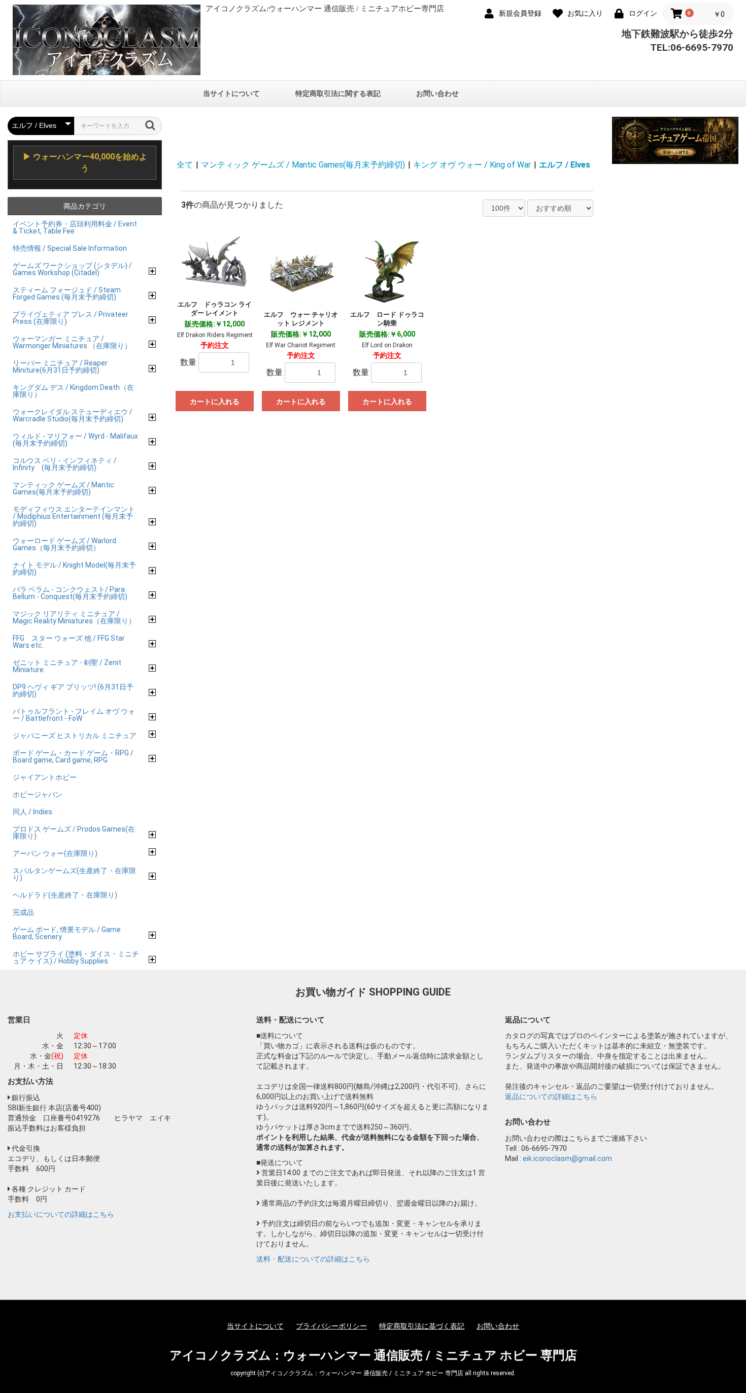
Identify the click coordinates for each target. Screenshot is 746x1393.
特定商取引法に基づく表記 (421, 1326)
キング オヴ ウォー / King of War (472, 165)
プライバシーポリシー (331, 1326)
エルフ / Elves (564, 165)
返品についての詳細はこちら (551, 1096)
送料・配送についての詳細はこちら (313, 1259)
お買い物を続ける (342, 706)
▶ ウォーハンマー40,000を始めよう (85, 162)
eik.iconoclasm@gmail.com (567, 1158)
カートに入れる (215, 401)
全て (185, 165)
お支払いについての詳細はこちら (61, 1214)
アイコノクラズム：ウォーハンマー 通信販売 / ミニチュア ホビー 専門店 (373, 1355)
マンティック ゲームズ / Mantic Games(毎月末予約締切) (303, 165)
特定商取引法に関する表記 (338, 93)
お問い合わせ (437, 93)
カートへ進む (411, 706)
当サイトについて (231, 93)
